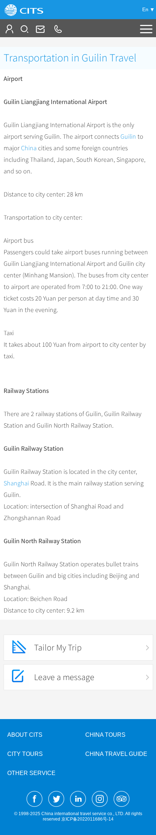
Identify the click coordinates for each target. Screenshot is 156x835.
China (29, 148)
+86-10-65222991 (58, 29)
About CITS (24, 735)
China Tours (105, 735)
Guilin (128, 136)
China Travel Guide (116, 754)
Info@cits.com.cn (39, 29)
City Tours (25, 754)
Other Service (31, 773)
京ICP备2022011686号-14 (87, 819)
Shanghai (16, 483)
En (145, 9)
